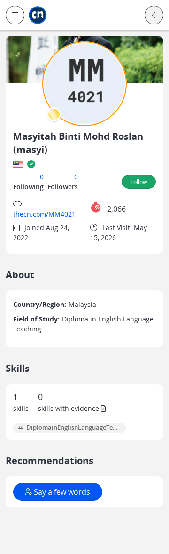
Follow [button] (139, 181)
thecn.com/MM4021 (44, 213)
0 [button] (42, 176)
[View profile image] (84, 83)
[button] (15, 15)
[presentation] (54, 114)
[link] (37, 15)
